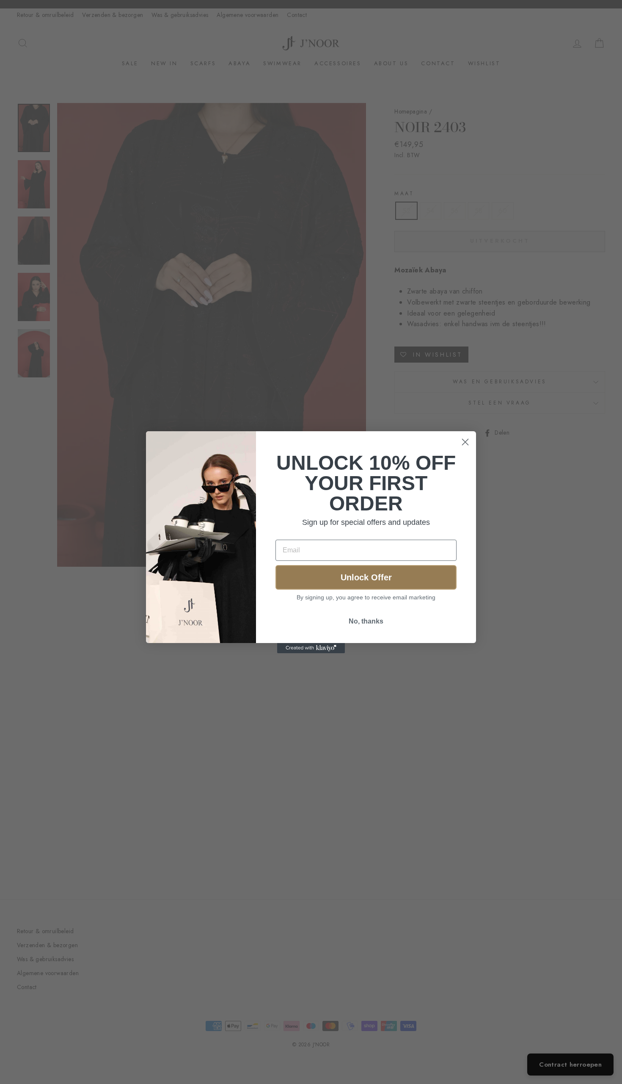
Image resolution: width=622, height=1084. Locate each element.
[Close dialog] (465, 442)
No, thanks (366, 621)
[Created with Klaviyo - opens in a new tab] (311, 648)
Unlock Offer (366, 577)
